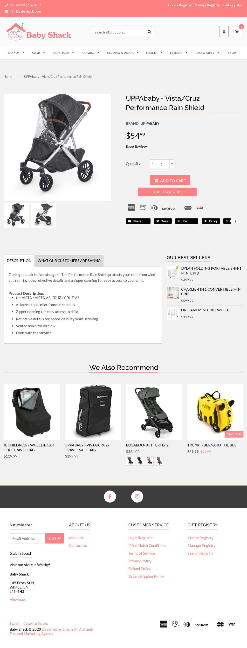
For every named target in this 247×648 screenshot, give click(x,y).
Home (8, 77)
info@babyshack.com (25, 11)
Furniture (61, 52)
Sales (232, 52)
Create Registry (180, 5)
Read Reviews (137, 146)
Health (152, 52)
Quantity (133, 163)
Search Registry (200, 553)
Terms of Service (141, 553)
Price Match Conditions (147, 545)
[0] (237, 32)
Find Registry (232, 5)
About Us (76, 538)
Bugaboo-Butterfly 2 (147, 445)
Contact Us (78, 545)
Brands (13, 52)
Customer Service (35, 623)
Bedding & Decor (120, 52)
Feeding (176, 52)
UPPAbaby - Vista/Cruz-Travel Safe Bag (87, 447)
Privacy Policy (139, 561)
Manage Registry (207, 5)
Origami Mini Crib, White (205, 310)
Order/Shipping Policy (146, 576)
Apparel (88, 52)
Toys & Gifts (204, 52)
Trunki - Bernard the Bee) (212, 445)
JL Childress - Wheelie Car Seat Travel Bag (29, 447)
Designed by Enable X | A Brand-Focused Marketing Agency (51, 631)
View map (17, 599)
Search (14, 623)
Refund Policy (139, 568)
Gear (36, 52)
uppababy (150, 123)
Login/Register (140, 538)
